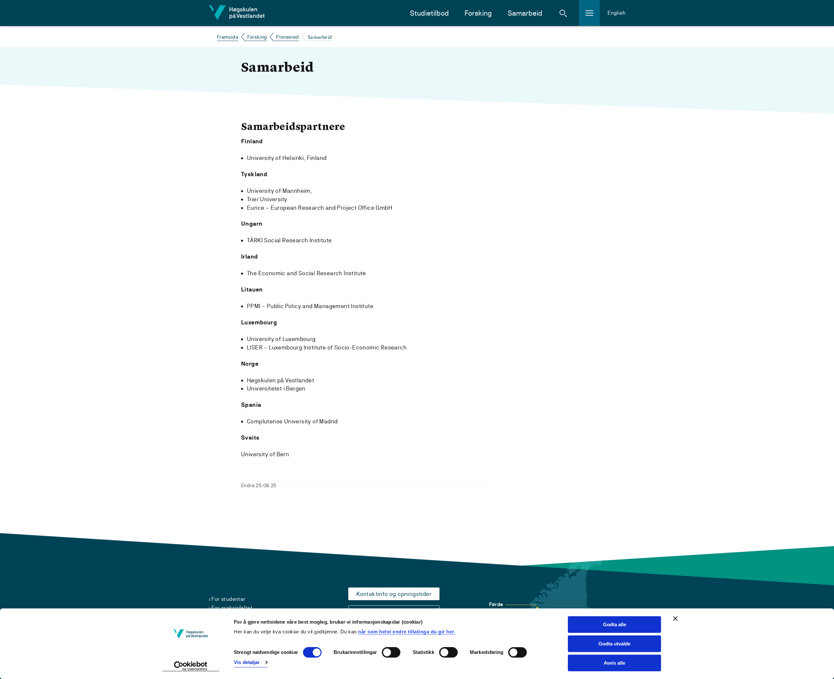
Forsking (478, 13)
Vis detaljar (247, 662)
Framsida (227, 37)
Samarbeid (525, 13)
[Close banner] (675, 618)
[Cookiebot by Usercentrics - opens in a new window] (190, 666)
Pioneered (287, 37)
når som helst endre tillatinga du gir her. (406, 631)
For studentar (228, 599)
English (617, 13)
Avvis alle (614, 663)
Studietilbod (429, 13)
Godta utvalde (614, 643)
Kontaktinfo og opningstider (393, 593)
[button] (563, 13)
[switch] (391, 652)
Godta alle (614, 624)
